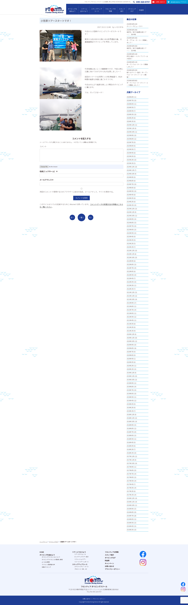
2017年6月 (130, 477)
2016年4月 (130, 526)
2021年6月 (130, 313)
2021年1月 (130, 331)
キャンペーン (109, 563)
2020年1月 (130, 369)
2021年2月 (130, 327)
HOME (42, 552)
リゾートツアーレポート (81, 562)
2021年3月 (130, 324)
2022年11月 (130, 254)
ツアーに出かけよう (84, 10)
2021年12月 (130, 292)
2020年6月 (130, 355)
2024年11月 (130, 170)
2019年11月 (130, 376)
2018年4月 (130, 442)
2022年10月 (130, 257)
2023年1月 (130, 247)
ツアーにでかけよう (79, 552)
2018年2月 (130, 449)
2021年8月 (130, 306)
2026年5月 (130, 107)
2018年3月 (130, 446)
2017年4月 (130, 484)
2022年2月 (130, 285)
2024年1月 (130, 205)
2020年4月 (130, 359)
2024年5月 (130, 191)
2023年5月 (130, 233)
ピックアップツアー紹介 (81, 557)
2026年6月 (130, 104)
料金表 (141, 10)
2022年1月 (130, 289)
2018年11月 (130, 418)
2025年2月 (130, 160)
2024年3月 (130, 198)
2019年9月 (130, 383)
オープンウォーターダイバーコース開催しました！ (137, 84)
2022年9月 (130, 261)
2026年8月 (130, 97)
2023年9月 (130, 219)
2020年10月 (130, 341)
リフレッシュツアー (80, 559)
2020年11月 (130, 338)
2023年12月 (130, 209)
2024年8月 (130, 181)
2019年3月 (130, 404)
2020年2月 (130, 366)
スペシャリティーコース (81, 566)
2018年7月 (130, 432)
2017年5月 (130, 481)
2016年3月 (130, 530)
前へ (72, 217)
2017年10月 (130, 463)
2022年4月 (130, 278)
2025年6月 (130, 146)
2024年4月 (130, 195)
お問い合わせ (109, 566)
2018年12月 (130, 414)
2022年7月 (130, 268)
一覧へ (81, 217)
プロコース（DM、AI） (81, 569)
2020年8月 (130, 348)
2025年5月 (130, 149)
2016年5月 (130, 523)
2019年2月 (130, 407)
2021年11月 (130, 296)
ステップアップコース (96, 10)
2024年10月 (130, 174)
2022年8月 (130, 264)
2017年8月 (130, 470)
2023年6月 (130, 229)
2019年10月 (130, 380)
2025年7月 (130, 142)
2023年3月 (130, 240)
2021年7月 (130, 310)
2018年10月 (130, 421)
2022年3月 (130, 282)
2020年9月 (130, 345)
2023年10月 (130, 215)
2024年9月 (130, 177)
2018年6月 (130, 435)
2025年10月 (130, 132)
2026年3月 (130, 114)
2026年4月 (130, 111)
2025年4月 (130, 153)
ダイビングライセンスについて (51, 557)
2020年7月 (130, 352)
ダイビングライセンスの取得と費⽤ (52, 559)
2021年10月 (130, 299)
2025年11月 (130, 128)
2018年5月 (130, 439)
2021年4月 (130, 320)
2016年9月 (130, 509)
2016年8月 (130, 512)
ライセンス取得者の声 (48, 564)
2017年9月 (130, 467)
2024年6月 (130, 188)
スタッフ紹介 (122, 10)
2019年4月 (130, 400)
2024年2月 (130, 202)
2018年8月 (130, 428)
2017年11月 (130, 460)
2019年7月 (130, 390)
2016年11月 (130, 502)
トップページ (43, 542)
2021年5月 (130, 317)
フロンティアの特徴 (110, 10)
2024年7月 (130, 184)
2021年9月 (130, 303)
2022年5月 (130, 275)
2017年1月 (130, 495)
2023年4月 (130, 236)
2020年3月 (130, 362)
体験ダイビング (46, 567)
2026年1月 (130, 121)
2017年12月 (130, 456)
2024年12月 (130, 167)
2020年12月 (130, 334)
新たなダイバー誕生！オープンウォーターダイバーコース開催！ (137, 74)
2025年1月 (130, 163)
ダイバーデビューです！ (135, 26)
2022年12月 (130, 250)
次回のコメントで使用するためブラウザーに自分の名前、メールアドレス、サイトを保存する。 (77, 191)
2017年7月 (130, 474)
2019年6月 (130, 393)
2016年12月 (130, 498)
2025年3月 (130, 156)
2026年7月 (130, 100)
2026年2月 (130, 118)
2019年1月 (130, 411)
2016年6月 (130, 519)
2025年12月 (130, 125)
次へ (90, 217)
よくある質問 (46, 562)
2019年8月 (130, 386)
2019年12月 (130, 373)
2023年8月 (130, 222)
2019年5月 (130, 397)
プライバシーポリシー (112, 569)
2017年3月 (130, 488)
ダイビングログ (132, 10)
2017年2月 (130, 491)
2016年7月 (130, 516)
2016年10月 (130, 505)
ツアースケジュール (80, 554)
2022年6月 (130, 271)
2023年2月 (130, 243)
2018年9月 (130, 425)
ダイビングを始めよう (72, 10)
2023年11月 (130, 212)
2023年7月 (130, 226)
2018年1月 (130, 453)
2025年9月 (130, 135)
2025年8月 (130, 139)
